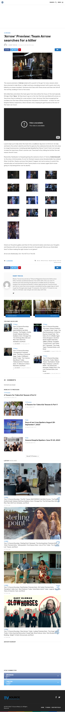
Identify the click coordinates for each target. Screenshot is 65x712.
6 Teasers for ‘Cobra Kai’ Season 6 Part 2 (20, 395)
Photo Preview (45, 260)
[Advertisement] (32, 17)
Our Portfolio (56, 707)
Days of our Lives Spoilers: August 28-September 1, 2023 (40, 423)
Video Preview (58, 262)
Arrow (38, 260)
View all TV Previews (31, 456)
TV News (15, 324)
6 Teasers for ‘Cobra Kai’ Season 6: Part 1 (41, 405)
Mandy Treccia (13, 45)
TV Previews (7, 32)
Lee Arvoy (17, 343)
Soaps (26, 420)
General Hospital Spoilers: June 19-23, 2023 (42, 440)
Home (42, 707)
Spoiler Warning (52, 260)
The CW (59, 260)
